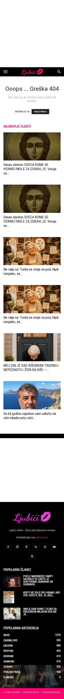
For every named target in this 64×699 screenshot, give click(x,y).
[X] (35, 547)
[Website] (45, 547)
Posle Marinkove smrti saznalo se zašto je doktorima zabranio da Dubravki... (38, 580)
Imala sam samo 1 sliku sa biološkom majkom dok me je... (40, 611)
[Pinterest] (26, 547)
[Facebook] (8, 547)
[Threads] (32, 556)
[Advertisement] (32, 34)
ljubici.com (42, 537)
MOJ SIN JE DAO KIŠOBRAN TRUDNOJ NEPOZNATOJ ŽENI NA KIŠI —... (31, 367)
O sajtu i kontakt (12, 692)
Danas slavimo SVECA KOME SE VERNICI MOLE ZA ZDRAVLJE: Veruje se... (29, 169)
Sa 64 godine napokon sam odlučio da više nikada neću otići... (29, 416)
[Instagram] (17, 546)
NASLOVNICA (40, 111)
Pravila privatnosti (51, 692)
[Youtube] (54, 547)
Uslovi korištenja (31, 692)
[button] (5, 71)
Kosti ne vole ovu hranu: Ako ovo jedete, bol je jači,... (41, 594)
